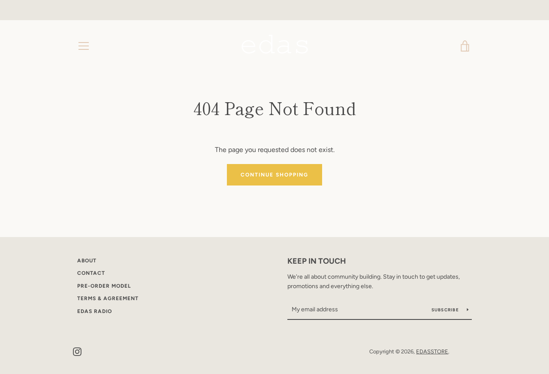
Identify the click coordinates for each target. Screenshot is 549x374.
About (87, 261)
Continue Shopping (274, 175)
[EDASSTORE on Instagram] (77, 351)
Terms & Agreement (108, 298)
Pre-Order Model (104, 286)
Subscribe (446, 310)
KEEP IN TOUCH (316, 261)
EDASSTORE (432, 351)
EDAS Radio (94, 311)
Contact (91, 273)
